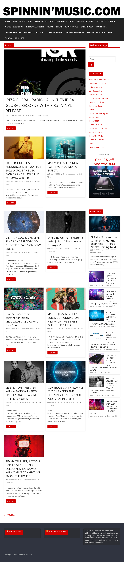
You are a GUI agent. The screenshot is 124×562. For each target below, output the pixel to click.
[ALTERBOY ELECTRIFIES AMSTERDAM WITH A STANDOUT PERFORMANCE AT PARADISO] (96, 311)
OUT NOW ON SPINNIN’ (105, 21)
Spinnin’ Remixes (55, 32)
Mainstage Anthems (64, 21)
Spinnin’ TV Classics (96, 32)
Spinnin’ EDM (101, 27)
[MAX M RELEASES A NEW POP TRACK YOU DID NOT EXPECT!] (65, 138)
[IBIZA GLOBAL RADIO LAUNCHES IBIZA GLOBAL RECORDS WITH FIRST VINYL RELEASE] (44, 51)
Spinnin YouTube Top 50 (67, 27)
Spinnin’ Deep (87, 27)
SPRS (110, 32)
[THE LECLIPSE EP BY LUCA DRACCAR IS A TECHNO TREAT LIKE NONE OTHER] (96, 400)
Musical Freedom (85, 21)
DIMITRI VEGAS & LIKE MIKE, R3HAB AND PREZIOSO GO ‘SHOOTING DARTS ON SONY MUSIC (23, 243)
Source (50, 27)
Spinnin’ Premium (13, 32)
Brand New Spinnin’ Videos (99, 80)
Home (7, 21)
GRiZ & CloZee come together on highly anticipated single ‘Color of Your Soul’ (22, 319)
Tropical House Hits (14, 38)
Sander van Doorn (35, 27)
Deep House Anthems (22, 21)
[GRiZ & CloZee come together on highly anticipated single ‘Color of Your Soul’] (24, 289)
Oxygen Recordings (14, 27)
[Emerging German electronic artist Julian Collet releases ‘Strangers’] (65, 212)
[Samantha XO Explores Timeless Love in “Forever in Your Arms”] (96, 272)
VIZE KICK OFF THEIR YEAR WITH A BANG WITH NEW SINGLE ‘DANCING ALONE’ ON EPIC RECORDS (21, 393)
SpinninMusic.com (30, 115)
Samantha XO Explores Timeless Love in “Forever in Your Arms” (111, 278)
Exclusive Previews (44, 21)
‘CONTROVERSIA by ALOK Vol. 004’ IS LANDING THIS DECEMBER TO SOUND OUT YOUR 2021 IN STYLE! (65, 393)
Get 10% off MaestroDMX (104, 161)
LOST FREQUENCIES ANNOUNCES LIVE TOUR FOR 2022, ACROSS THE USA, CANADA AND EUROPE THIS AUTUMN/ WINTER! (23, 170)
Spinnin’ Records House (34, 32)
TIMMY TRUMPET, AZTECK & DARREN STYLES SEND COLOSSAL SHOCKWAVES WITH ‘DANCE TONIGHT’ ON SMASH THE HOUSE (23, 468)
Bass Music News (57, 531)
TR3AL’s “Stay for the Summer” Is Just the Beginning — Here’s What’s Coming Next (103, 242)
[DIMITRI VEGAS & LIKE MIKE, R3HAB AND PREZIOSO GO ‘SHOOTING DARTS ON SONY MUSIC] (24, 212)
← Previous (10, 514)
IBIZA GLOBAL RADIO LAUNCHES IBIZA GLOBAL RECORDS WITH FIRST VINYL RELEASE (40, 105)
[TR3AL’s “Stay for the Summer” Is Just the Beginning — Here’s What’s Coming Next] (104, 217)
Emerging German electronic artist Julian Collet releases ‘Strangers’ (65, 241)
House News (15, 531)
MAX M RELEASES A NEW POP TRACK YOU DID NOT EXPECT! (63, 166)
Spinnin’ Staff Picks (75, 32)
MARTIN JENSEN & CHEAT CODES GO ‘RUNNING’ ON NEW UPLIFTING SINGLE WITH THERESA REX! (63, 319)
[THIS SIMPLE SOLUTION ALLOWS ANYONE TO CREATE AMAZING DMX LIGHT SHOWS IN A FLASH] (96, 354)
